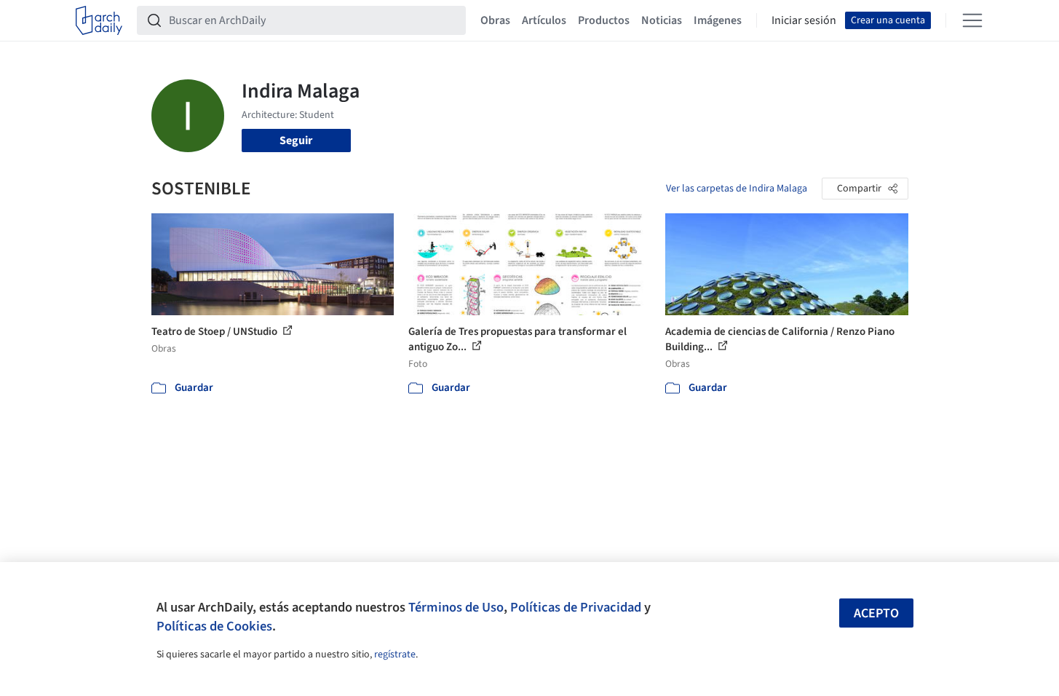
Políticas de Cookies (214, 626)
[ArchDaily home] (99, 20)
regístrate (395, 654)
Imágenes (718, 20)
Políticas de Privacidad (575, 607)
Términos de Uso (456, 607)
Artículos (544, 20)
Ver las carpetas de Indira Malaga (736, 188)
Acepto (876, 613)
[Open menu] (972, 20)
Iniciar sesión (804, 20)
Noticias (661, 20)
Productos (604, 20)
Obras (495, 20)
